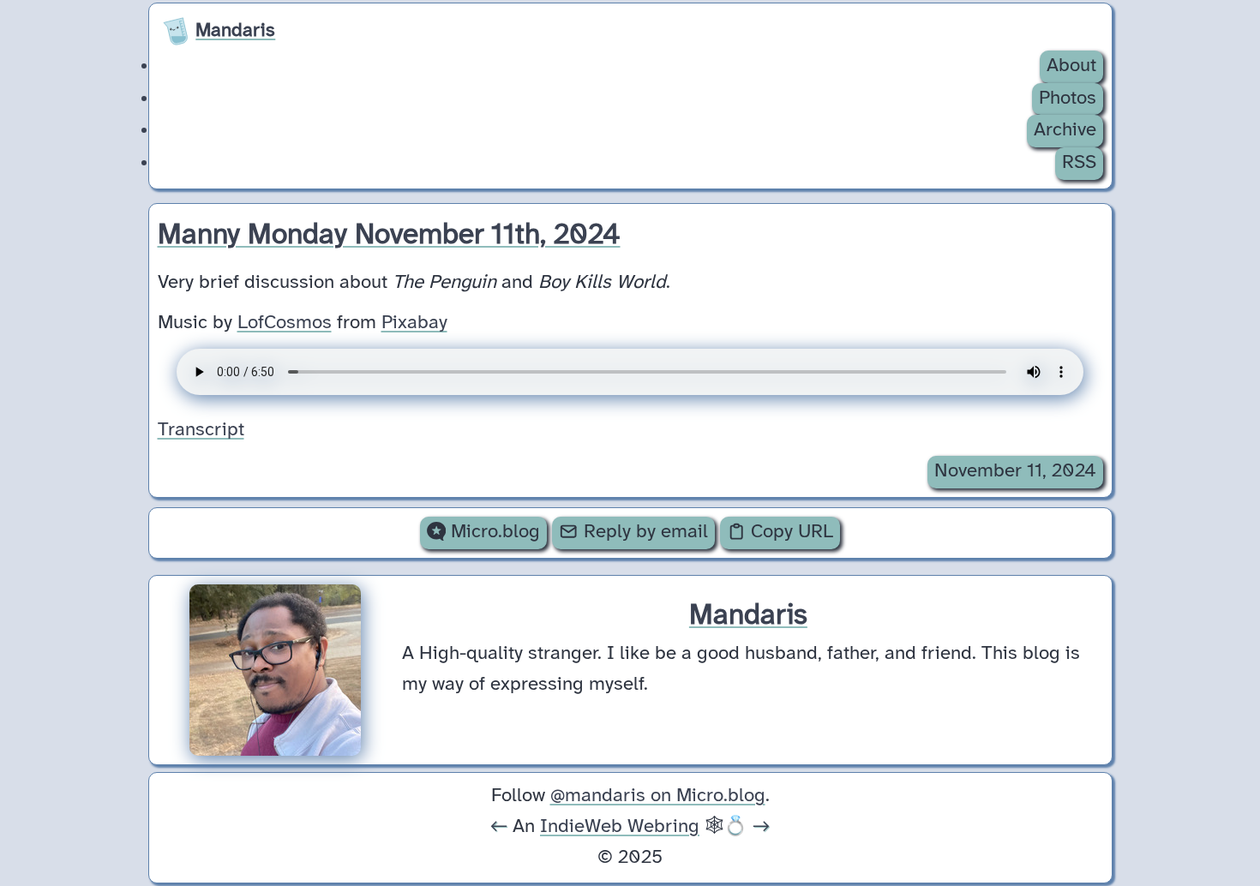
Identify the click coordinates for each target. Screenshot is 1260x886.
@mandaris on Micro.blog (657, 796)
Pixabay (414, 323)
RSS (1079, 163)
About (1071, 66)
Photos (1067, 98)
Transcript (201, 430)
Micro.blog (493, 532)
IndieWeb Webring (619, 827)
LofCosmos (284, 323)
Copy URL (789, 532)
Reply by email (643, 532)
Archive (1065, 130)
